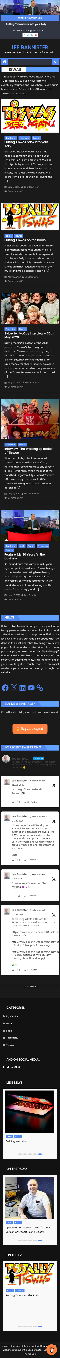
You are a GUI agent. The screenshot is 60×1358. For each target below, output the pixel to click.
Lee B (22, 546)
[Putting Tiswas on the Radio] (30, 216)
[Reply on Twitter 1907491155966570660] (13, 896)
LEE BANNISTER (30, 47)
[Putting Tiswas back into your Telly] (30, 116)
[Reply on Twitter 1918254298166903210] (13, 860)
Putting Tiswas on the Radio (25, 240)
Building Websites (17, 1141)
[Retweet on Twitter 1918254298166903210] (20, 860)
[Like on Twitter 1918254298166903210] (26, 860)
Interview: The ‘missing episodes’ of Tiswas (28, 451)
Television (25, 138)
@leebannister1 (37, 780)
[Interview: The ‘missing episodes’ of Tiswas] (30, 419)
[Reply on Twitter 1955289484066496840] (13, 802)
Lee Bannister (31, 187)
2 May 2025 (18, 820)
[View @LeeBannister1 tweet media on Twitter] (23, 793)
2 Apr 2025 (17, 878)
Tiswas (36, 138)
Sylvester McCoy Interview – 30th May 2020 (29, 335)
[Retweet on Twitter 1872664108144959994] (20, 970)
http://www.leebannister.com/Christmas (35, 932)
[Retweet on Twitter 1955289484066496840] (20, 802)
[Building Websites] (29, 1111)
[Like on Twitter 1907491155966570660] (26, 896)
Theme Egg (30, 1353)
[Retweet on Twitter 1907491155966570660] (20, 896)
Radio (9, 235)
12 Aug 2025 (18, 784)
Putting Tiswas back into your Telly (26, 23)
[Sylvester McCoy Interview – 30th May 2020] (30, 308)
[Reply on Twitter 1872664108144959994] (13, 970)
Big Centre (11, 138)
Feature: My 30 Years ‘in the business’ (24, 556)
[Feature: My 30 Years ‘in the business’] (30, 525)
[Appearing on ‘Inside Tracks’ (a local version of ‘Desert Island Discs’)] (29, 1198)
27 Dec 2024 (18, 914)
